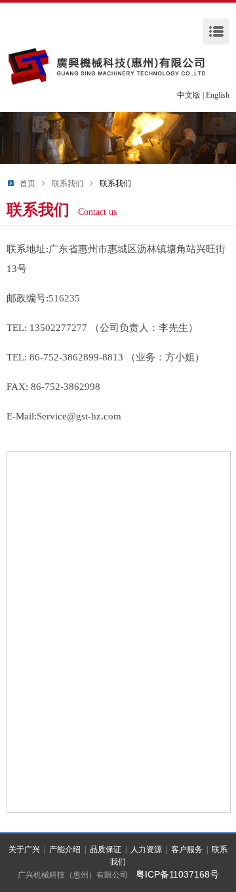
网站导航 (216, 31)
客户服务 (187, 849)
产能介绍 (65, 849)
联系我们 (67, 183)
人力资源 (146, 849)
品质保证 (105, 849)
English (217, 95)
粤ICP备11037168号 (177, 874)
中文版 (189, 95)
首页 (27, 183)
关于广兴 (24, 849)
